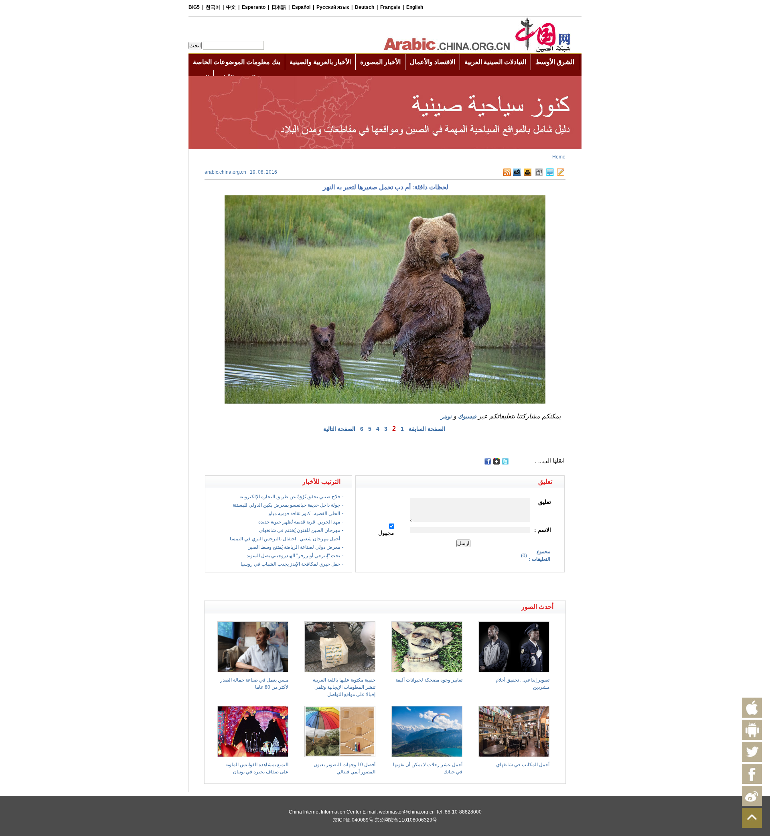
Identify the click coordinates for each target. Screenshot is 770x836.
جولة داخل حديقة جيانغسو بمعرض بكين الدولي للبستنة (286, 505)
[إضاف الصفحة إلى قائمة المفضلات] (539, 174)
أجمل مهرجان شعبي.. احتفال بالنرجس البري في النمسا (285, 539)
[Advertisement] (295, 586)
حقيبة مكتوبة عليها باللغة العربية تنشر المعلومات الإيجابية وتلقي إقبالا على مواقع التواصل (344, 687)
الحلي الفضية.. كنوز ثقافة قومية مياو (304, 513)
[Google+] (496, 463)
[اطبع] (527, 174)
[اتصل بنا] (560, 174)
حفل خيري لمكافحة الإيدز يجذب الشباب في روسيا (290, 564)
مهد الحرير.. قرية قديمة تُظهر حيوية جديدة (299, 522)
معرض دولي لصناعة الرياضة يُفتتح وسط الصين (293, 547)
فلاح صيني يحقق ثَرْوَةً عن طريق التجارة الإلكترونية (289, 496)
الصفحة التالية (339, 429)
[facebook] (487, 461)
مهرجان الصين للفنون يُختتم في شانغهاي (299, 530)
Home (558, 157)
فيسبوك (467, 416)
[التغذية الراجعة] (517, 174)
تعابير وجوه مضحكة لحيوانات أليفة (428, 680)
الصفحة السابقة (427, 429)
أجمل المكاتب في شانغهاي (522, 764)
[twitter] (505, 463)
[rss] (507, 174)
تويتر (446, 416)
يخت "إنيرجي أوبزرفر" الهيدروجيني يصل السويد (293, 555)
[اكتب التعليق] (550, 174)
